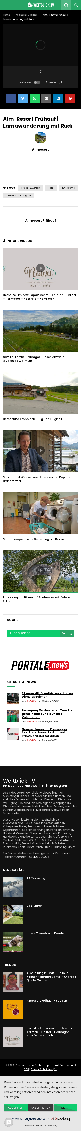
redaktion (31, 701)
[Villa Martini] (13, 914)
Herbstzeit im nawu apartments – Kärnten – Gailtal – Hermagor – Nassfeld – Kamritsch (39, 297)
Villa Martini (35, 906)
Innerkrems (68, 187)
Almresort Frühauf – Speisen (47, 1001)
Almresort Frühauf (40, 220)
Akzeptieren (41, 1107)
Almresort (40, 149)
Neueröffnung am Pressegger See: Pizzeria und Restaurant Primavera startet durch (44, 732)
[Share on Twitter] (23, 98)
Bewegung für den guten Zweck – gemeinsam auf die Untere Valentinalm (47, 713)
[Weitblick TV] (40, 5)
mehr (65, 1107)
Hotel (51, 187)
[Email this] (46, 98)
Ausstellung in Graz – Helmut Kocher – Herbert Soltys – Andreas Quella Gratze (51, 976)
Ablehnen (15, 1107)
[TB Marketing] (13, 887)
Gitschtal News (21, 682)
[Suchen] (76, 5)
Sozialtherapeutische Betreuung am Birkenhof (36, 539)
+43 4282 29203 (38, 857)
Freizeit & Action (30, 187)
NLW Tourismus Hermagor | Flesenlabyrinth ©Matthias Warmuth (33, 359)
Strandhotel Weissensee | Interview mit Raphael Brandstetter (37, 479)
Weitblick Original (26, 14)
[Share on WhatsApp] (35, 98)
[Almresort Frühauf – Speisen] (13, 1009)
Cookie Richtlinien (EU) (44, 1069)
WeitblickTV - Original (18, 195)
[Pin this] (70, 98)
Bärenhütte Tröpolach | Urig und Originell (32, 419)
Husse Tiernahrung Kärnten (46, 933)
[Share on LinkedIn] (58, 98)
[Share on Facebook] (11, 98)
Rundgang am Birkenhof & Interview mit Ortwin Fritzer (36, 599)
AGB (26, 1069)
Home (6, 14)
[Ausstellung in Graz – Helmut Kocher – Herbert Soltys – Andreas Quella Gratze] (13, 982)
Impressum (51, 1065)
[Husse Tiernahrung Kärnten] (13, 942)
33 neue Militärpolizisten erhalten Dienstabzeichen (47, 695)
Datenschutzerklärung (46, 1125)
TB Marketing (36, 878)
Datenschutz (67, 1065)
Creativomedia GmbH (29, 1065)
